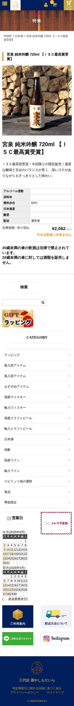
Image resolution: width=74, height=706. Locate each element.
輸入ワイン (12, 470)
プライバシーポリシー (24, 692)
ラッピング (12, 355)
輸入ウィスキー (15, 407)
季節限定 (10, 502)
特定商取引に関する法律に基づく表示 (37, 688)
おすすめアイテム (16, 386)
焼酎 (7, 449)
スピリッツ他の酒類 (18, 481)
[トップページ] (69, 5)
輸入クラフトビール (18, 428)
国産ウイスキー (15, 397)
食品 (7, 492)
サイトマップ (55, 692)
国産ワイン (12, 460)
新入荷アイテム (15, 365)
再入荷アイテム (15, 376)
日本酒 (9, 439)
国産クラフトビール (18, 418)
